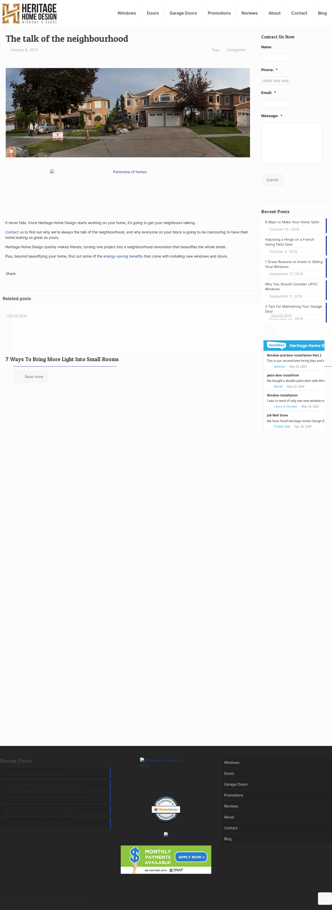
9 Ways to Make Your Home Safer (32, 772)
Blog (228, 839)
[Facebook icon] (289, 897)
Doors (229, 773)
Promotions (233, 795)
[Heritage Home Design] (29, 13)
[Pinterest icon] (300, 897)
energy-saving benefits (123, 256)
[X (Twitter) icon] (294, 897)
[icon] (311, 897)
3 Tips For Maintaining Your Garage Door (38, 822)
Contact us (14, 232)
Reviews (231, 806)
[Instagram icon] (305, 897)
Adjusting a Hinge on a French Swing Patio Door (44, 784)
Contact (231, 828)
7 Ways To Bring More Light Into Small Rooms (62, 359)
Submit (272, 180)
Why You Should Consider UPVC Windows (39, 809)
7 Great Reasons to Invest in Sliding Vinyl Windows (46, 797)
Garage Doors (235, 784)
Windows (231, 762)
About (229, 817)
